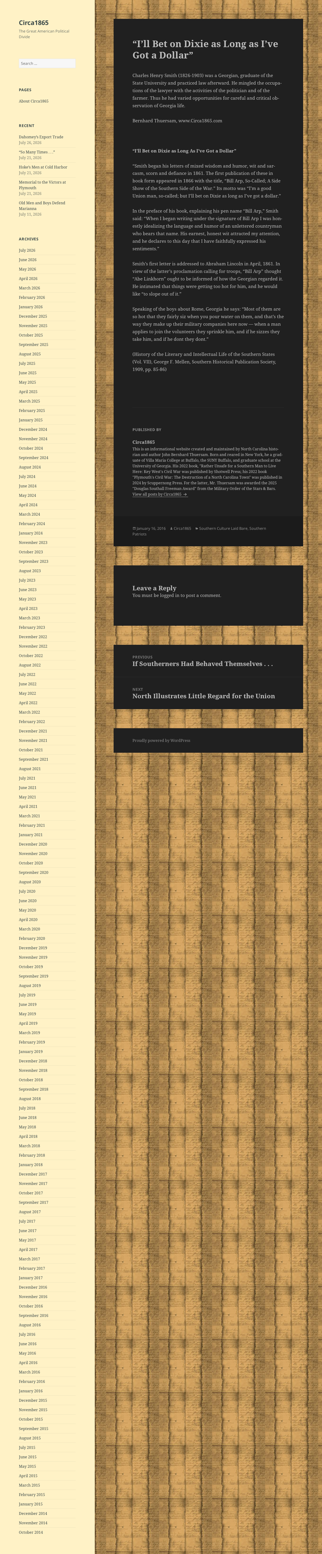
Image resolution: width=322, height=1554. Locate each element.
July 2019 (27, 995)
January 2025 (31, 420)
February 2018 (32, 1155)
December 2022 (33, 636)
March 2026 (29, 288)
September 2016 (33, 1315)
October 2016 (31, 1306)
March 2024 (29, 514)
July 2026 (27, 250)
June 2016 (28, 1343)
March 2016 (29, 1372)
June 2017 (28, 1230)
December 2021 (33, 731)
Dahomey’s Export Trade (41, 137)
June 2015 (28, 1456)
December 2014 (33, 1513)
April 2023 (28, 608)
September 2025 (33, 344)
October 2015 (31, 1419)
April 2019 (28, 1023)
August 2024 (30, 467)
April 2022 (28, 702)
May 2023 (27, 599)
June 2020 (28, 900)
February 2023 (32, 627)
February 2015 (32, 1494)
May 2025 (27, 382)
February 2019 (32, 1042)
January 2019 (31, 1051)
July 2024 (27, 476)
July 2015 (27, 1447)
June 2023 (28, 589)
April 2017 (28, 1249)
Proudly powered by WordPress (161, 740)
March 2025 (29, 401)
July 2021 (27, 778)
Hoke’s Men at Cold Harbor (43, 167)
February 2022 (32, 721)
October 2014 (31, 1532)
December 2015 (33, 1400)
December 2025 (33, 316)
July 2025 (27, 363)
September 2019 (33, 976)
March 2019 (29, 1032)
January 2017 (31, 1277)
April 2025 (28, 391)
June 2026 (28, 259)
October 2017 (31, 1193)
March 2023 (29, 618)
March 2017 (29, 1259)
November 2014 (33, 1522)
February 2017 (32, 1268)
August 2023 (30, 570)
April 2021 (28, 806)
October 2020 (31, 863)
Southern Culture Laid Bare (223, 528)
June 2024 (28, 486)
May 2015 (27, 1466)
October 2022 (31, 655)
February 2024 (32, 523)
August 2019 (30, 985)
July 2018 (27, 1108)
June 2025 (28, 372)
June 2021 (28, 787)
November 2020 (33, 853)
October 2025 (31, 335)
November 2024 (33, 438)
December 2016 (33, 1287)
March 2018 (29, 1145)
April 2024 (28, 504)
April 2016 (28, 1362)
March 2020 (29, 929)
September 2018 (33, 1089)
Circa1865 (34, 22)
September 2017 (33, 1202)
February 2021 (32, 825)
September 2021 (33, 759)
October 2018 (31, 1079)
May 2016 (27, 1353)
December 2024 (33, 429)
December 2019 (33, 947)
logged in (169, 595)
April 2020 (28, 919)
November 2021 (33, 740)
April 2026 (28, 278)
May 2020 (27, 910)
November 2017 (33, 1183)
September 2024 (33, 457)
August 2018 (30, 1098)
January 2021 (31, 834)
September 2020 (33, 872)
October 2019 (31, 966)
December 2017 (33, 1174)
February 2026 (32, 297)
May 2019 (27, 1013)
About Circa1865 (34, 101)
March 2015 (29, 1485)
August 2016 (30, 1325)
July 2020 (27, 891)
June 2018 (28, 1117)
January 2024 (31, 533)
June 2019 (28, 1004)
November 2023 (33, 542)
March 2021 (29, 815)
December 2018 (33, 1061)
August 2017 (30, 1211)
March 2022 (29, 712)
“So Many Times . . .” (37, 152)
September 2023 (33, 561)
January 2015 (31, 1504)
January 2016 (31, 1391)
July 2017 (27, 1221)
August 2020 (30, 881)
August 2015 (30, 1438)
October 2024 (31, 448)
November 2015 (33, 1409)
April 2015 (28, 1475)
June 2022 (28, 684)
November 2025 (33, 325)
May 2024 (27, 495)
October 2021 (31, 749)
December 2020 (33, 844)
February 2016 (32, 1381)
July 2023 (27, 580)
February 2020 (32, 938)
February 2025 (32, 410)
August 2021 (30, 768)
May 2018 (27, 1127)
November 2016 (33, 1296)
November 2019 (33, 957)
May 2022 (27, 693)
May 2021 (27, 797)
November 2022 (33, 646)
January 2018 (31, 1164)
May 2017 (27, 1240)
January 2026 (31, 306)
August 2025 (30, 354)
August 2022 (30, 665)
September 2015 (33, 1428)
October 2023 (31, 552)
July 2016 (27, 1334)
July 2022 (27, 674)
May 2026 (27, 269)
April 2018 (28, 1136)
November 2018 (33, 1070)
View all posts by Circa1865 (157, 494)
